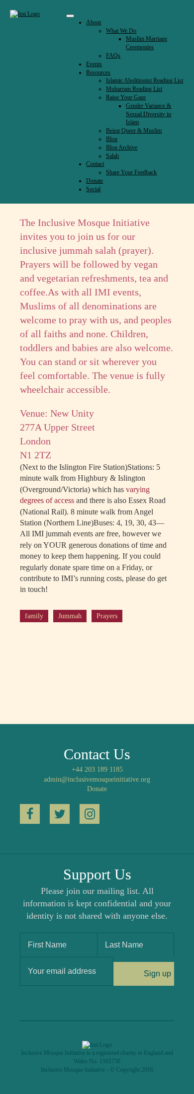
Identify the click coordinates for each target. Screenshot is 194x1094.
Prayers (107, 616)
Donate (97, 789)
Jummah (70, 616)
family (34, 616)
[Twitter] (60, 814)
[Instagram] (89, 814)
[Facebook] (30, 814)
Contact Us (97, 754)
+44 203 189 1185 (97, 769)
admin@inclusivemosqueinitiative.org (97, 779)
